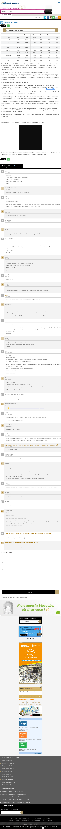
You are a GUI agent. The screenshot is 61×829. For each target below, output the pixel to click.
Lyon (8, 42)
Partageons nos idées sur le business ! (28, 749)
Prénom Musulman (47, 820)
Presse (33, 818)
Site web (4, 570)
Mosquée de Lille (6, 784)
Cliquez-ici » (22, 730)
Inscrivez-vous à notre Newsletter (9, 809)
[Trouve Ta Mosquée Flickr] (56, 17)
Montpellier (8, 55)
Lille (8, 60)
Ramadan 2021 (35, 820)
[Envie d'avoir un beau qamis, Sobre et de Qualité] (23, 734)
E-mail (3, 562)
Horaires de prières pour (25, 688)
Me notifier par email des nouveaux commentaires (14, 597)
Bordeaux (8, 58)
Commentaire (5, 577)
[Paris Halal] (30, 607)
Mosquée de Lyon (7, 771)
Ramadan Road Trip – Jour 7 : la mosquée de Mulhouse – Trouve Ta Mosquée (28, 533)
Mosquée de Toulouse (8, 763)
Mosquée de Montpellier (8, 782)
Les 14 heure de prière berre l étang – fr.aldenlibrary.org (21, 542)
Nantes (8, 50)
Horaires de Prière (6, 14)
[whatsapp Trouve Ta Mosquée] (53, 17)
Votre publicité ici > (38, 753)
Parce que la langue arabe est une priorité (28, 727)
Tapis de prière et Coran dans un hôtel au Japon (15, 799)
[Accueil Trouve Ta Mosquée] (10, 3)
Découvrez (36, 715)
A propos (19, 818)
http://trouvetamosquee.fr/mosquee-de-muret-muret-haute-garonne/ (27, 408)
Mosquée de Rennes (7, 779)
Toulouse (8, 45)
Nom (3, 555)
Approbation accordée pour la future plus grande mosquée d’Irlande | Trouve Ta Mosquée (31, 445)
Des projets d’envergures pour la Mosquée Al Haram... (17, 802)
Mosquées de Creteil (7, 776)
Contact (26, 818)
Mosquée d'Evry (6, 774)
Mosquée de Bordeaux (8, 766)
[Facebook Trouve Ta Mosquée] (48, 17)
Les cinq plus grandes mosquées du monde (14, 797)
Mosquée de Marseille (8, 768)
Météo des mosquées (43, 818)
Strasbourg (8, 52)
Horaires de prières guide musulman (19, 820)
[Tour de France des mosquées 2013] (30, 631)
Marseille (8, 40)
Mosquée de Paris (7, 760)
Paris (8, 37)
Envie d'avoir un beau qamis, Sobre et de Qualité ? (30, 739)
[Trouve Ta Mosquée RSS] (59, 17)
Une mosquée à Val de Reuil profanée (12, 791)
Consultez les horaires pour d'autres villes (31, 696)
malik (6, 295)
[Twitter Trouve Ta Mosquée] (45, 17)
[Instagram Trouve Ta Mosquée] (51, 17)
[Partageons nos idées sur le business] (23, 745)
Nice (8, 47)
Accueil (13, 818)
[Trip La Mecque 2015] (30, 663)
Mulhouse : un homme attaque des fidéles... (14, 794)
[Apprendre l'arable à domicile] (23, 723)
